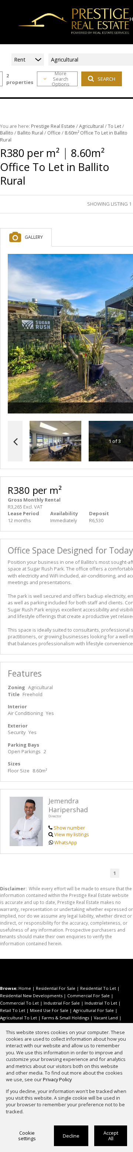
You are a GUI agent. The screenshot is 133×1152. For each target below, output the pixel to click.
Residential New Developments (31, 995)
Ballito (6, 132)
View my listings (71, 834)
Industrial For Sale (62, 1003)
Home (24, 988)
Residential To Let (98, 988)
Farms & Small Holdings (65, 1017)
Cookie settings (27, 1136)
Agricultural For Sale (93, 1010)
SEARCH (106, 79)
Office (54, 132)
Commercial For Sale (88, 995)
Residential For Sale (55, 988)
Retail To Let (12, 1010)
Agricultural (91, 126)
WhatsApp (65, 842)
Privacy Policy (57, 1079)
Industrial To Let (101, 1003)
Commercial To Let (19, 1003)
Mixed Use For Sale (49, 1010)
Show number (69, 827)
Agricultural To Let (18, 1017)
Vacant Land (106, 1017)
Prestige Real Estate (53, 126)
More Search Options (60, 78)
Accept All (110, 1136)
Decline (71, 1135)
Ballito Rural (30, 132)
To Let (114, 126)
